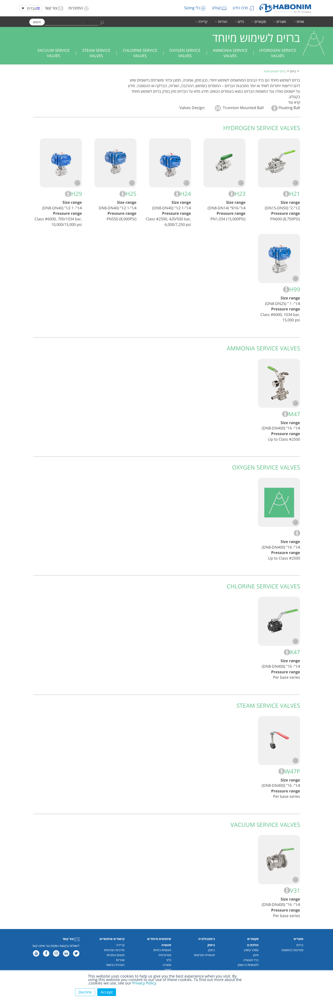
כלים (241, 21)
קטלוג (217, 7)
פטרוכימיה (164, 955)
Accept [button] (107, 992)
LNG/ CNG (251, 950)
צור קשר (51, 8)
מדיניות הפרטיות (114, 950)
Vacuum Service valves (53, 53)
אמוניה (167, 965)
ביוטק (211, 950)
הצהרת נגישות (115, 965)
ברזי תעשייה (251, 960)
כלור (168, 960)
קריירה (202, 21)
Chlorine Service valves (140, 53)
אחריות (120, 960)
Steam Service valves (96, 53)
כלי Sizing (192, 7)
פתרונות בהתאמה (292, 950)
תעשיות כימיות (162, 950)
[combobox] (71, 22)
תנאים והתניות (115, 955)
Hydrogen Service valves (277, 53)
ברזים (299, 945)
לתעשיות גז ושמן (248, 965)
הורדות (222, 21)
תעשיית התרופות (204, 955)
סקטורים (260, 21)
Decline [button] (85, 992)
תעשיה (166, 945)
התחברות (76, 8)
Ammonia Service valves (230, 53)
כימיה (167, 970)
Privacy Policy (144, 983)
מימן (256, 955)
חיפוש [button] (37, 22)
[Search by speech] (87, 22)
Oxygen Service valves (184, 53)
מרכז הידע (241, 7)
